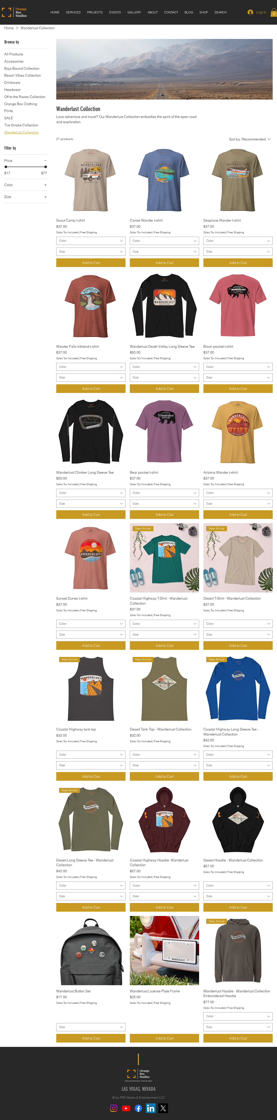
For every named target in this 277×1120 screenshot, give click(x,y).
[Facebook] (138, 1108)
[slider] (5, 166)
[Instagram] (114, 1108)
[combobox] (91, 241)
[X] (163, 1108)
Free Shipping (88, 232)
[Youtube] (126, 1108)
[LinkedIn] (151, 1108)
